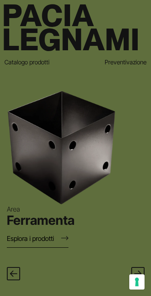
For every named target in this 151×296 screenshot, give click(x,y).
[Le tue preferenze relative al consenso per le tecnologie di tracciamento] (137, 282)
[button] (13, 273)
